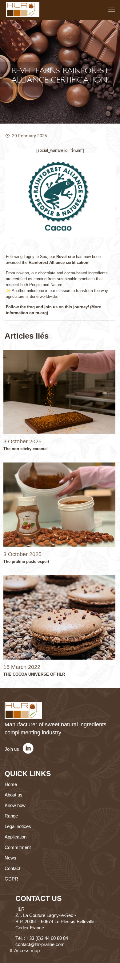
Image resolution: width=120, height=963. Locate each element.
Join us (12, 749)
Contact (12, 868)
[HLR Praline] (22, 9)
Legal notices (18, 826)
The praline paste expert (26, 561)
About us (13, 794)
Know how (15, 805)
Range (11, 815)
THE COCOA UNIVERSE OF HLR (34, 674)
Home (11, 784)
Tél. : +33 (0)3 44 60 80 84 (41, 938)
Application (15, 836)
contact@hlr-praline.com (40, 944)
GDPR (11, 878)
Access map (27, 950)
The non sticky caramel (25, 448)
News (10, 857)
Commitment (18, 847)
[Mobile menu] (111, 9)
